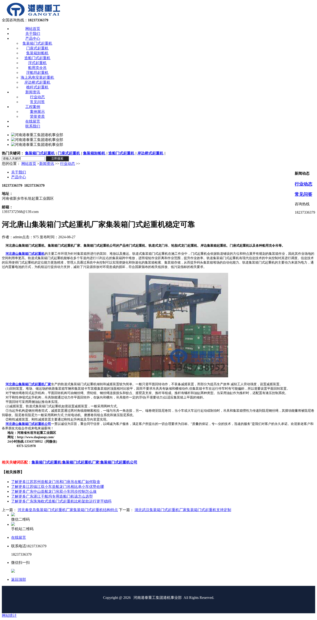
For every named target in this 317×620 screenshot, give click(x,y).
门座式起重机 (69, 153)
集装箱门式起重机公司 (118, 462)
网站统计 (9, 615)
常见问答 (303, 194)
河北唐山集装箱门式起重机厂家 (28, 384)
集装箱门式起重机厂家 (80, 462)
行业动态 (67, 164)
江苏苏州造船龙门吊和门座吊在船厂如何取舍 (55, 482)
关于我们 (18, 172)
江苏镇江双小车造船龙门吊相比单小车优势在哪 (57, 487)
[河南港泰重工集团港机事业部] (33, 16)
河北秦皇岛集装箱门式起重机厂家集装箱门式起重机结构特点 (68, 510)
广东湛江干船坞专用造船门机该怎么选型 (52, 496)
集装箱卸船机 (94, 153)
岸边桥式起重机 (150, 153)
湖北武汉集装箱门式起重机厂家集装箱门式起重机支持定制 (183, 510)
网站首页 (28, 164)
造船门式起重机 (121, 153)
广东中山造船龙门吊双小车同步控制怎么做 (54, 491)
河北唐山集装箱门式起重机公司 (28, 424)
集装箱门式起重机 (40, 153)
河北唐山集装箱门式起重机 (25, 253)
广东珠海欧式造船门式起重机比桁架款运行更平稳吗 (61, 501)
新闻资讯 (46, 164)
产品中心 (18, 177)
